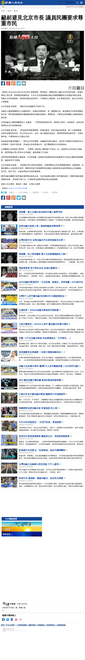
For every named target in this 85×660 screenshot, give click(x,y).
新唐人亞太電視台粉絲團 (18, 188)
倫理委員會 (61, 625)
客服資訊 (41, 625)
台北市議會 (23, 192)
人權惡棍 (35, 192)
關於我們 (32, 625)
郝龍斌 (54, 192)
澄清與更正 (51, 625)
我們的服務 (22, 625)
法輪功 (12, 192)
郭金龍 (45, 192)
